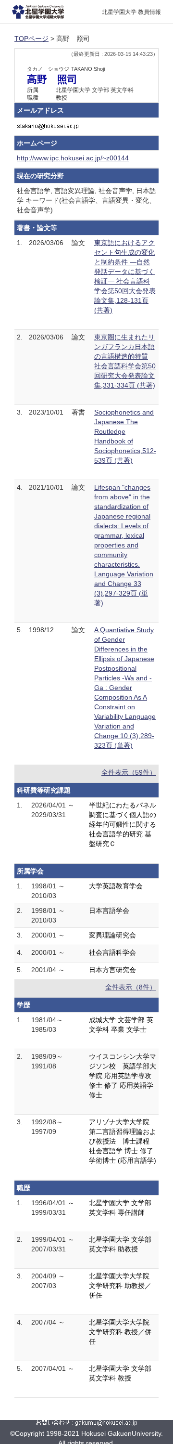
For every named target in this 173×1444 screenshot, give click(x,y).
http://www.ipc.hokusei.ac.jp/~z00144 (73, 158)
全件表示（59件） (128, 772)
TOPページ (31, 38)
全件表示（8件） (130, 987)
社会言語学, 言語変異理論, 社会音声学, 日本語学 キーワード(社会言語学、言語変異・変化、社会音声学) (86, 200)
